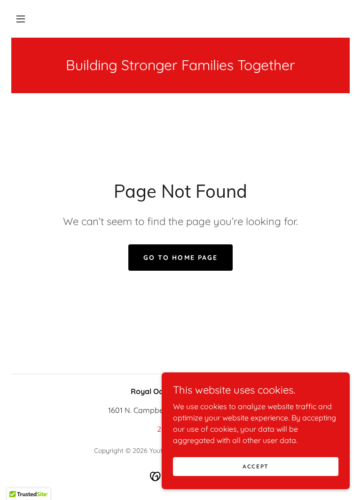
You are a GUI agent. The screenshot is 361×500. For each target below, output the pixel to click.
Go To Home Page (180, 257)
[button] (20, 18)
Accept (256, 466)
